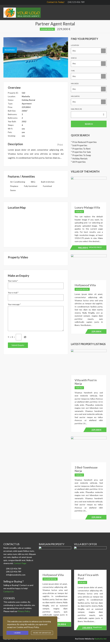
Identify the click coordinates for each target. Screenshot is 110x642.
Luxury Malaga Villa (87, 207)
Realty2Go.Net (101, 639)
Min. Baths (75, 96)
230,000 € (92, 627)
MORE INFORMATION (42, 633)
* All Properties (78, 161)
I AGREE (17, 633)
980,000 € (89, 248)
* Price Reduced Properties (84, 142)
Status (73, 58)
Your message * (14, 304)
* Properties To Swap (81, 155)
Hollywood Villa (85, 285)
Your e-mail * (13, 292)
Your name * (13, 281)
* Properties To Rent (81, 148)
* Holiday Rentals (79, 158)
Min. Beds (74, 83)
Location (75, 45)
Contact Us (8, 591)
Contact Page (20, 563)
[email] (103, 2)
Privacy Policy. (24, 611)
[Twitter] (93, 2)
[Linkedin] (98, 2)
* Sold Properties (79, 145)
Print (60, 144)
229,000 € (96, 331)
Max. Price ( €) (76, 109)
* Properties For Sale (81, 152)
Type (73, 71)
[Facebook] (88, 2)
